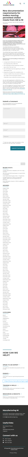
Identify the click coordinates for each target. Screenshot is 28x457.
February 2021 (6, 290)
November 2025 (6, 202)
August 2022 (6, 262)
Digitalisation (6, 318)
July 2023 (5, 245)
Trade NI (5, 431)
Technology (5, 337)
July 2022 (5, 264)
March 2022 (5, 270)
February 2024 (6, 234)
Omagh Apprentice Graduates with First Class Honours (13, 171)
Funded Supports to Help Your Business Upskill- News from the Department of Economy (12, 178)
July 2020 (5, 301)
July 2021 (5, 282)
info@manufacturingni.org (11, 417)
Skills (4, 332)
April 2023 (5, 250)
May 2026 (5, 193)
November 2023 (6, 239)
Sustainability (6, 335)
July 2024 (5, 227)
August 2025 (6, 207)
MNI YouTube (8, 442)
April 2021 (5, 287)
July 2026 (5, 189)
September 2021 (7, 279)
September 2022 (7, 261)
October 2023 (6, 241)
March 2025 (5, 214)
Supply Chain (6, 333)
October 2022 (6, 259)
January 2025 (6, 217)
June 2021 (5, 284)
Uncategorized (6, 340)
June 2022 (5, 265)
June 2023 (5, 247)
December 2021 (6, 275)
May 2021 (5, 286)
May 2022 (5, 267)
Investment (5, 324)
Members (5, 327)
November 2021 (6, 276)
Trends (4, 338)
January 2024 (6, 236)
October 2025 (6, 203)
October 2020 (6, 296)
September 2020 (7, 298)
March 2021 (5, 289)
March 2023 (5, 251)
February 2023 (6, 253)
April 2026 (5, 194)
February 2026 (6, 197)
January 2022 (6, 273)
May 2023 (5, 248)
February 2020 (6, 309)
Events (4, 321)
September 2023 (7, 242)
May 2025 (5, 211)
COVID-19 (5, 316)
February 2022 (6, 272)
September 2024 (7, 224)
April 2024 (5, 231)
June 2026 (5, 191)
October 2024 (6, 222)
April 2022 (5, 269)
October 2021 (6, 278)
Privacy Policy (13, 452)
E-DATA (5, 320)
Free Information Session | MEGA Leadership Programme (13, 182)
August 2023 (6, 244)
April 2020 (5, 306)
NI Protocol (5, 330)
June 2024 (5, 228)
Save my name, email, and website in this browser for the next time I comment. (13, 143)
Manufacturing (6, 326)
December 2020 (7, 293)
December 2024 (6, 219)
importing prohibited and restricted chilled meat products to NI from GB (14, 93)
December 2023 (6, 238)
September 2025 (7, 205)
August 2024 (6, 225)
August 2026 (6, 188)
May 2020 (5, 304)
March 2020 (6, 307)
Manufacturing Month (8, 429)
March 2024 (5, 233)
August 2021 (6, 281)
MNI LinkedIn (8, 440)
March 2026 (5, 196)
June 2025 (5, 210)
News (4, 329)
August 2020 (6, 300)
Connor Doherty (8, 22)
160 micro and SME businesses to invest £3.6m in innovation (14, 174)
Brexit (20, 22)
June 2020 (5, 303)
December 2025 (6, 200)
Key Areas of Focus (8, 426)
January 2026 (6, 199)
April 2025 (5, 213)
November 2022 (6, 258)
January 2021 (6, 292)
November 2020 (7, 295)
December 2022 (6, 256)
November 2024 (6, 220)
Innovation (5, 323)
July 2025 (5, 208)
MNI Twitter (8, 438)
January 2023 (6, 255)
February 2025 (6, 216)
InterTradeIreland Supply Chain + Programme (13, 175)
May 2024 (5, 230)
